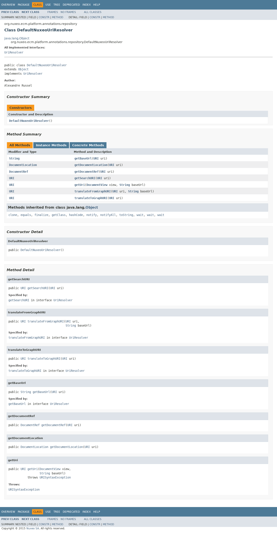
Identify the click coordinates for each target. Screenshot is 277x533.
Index (86, 4)
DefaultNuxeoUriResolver (47, 65)
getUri (79, 185)
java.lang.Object (16, 38)
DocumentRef (18, 171)
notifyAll (108, 215)
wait (140, 215)
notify (91, 215)
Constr (44, 17)
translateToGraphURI (90, 198)
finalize (41, 215)
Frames (52, 12)
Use (48, 4)
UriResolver (13, 52)
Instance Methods (51, 145)
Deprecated (71, 4)
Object (23, 69)
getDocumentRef (86, 171)
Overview (8, 4)
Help (96, 4)
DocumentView (97, 185)
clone (12, 215)
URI (96, 158)
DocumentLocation (23, 165)
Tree (56, 4)
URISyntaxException (55, 477)
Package (24, 4)
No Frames (68, 12)
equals (26, 215)
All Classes (92, 12)
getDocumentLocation (90, 165)
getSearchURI (84, 178)
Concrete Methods (88, 145)
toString (126, 215)
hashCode (76, 215)
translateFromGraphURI (92, 191)
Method (57, 17)
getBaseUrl (83, 158)
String (14, 158)
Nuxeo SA (32, 528)
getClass (59, 215)
